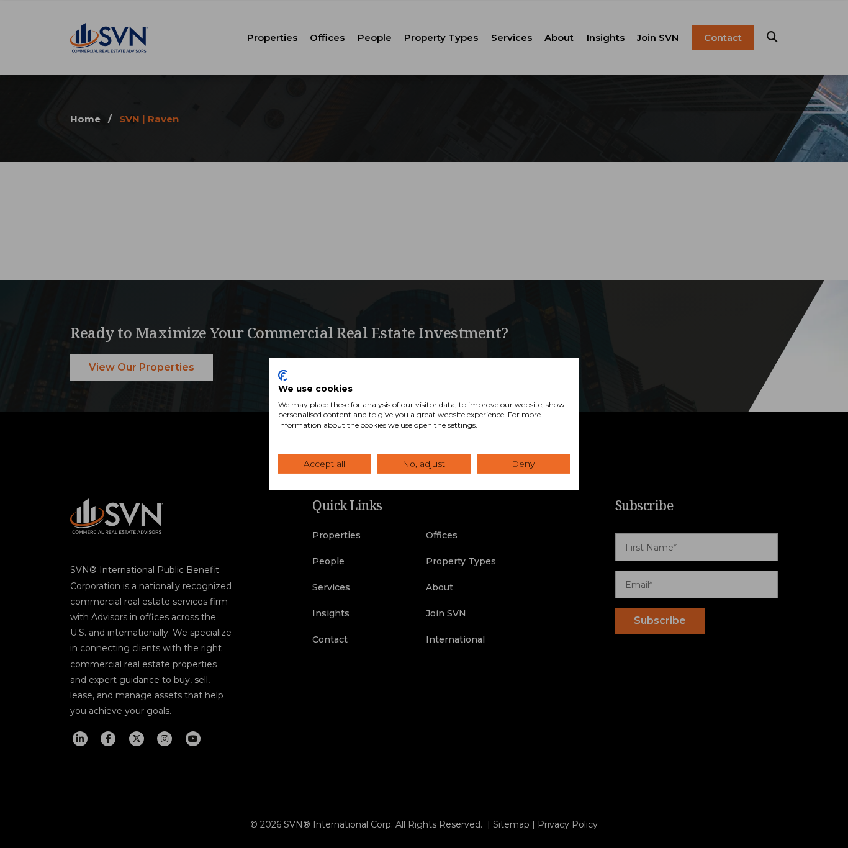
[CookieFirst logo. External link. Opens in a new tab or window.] (282, 375)
